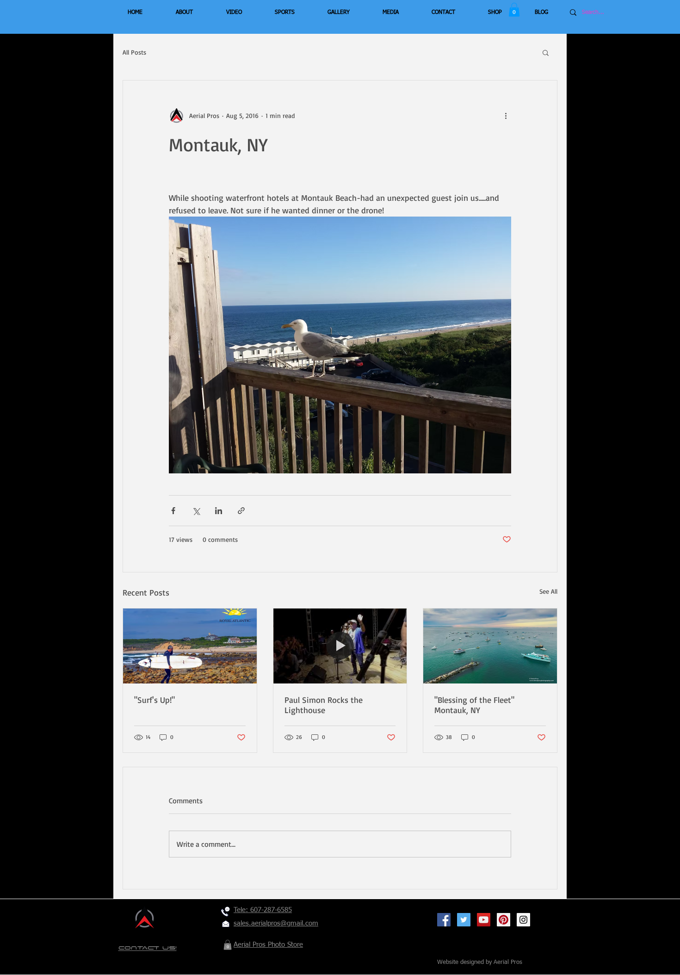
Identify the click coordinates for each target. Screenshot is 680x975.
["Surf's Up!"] (190, 646)
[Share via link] (241, 510)
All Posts (134, 52)
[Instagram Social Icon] (523, 919)
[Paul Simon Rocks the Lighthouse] (340, 646)
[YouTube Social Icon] (483, 919)
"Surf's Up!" (154, 700)
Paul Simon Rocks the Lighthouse (323, 705)
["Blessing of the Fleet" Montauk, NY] (490, 646)
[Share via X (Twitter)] (196, 510)
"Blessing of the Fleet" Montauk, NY (474, 705)
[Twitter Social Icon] (463, 919)
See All (548, 591)
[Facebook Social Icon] (444, 919)
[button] (514, 10)
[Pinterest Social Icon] (503, 919)
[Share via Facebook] (173, 510)
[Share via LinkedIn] (218, 510)
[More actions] (505, 115)
